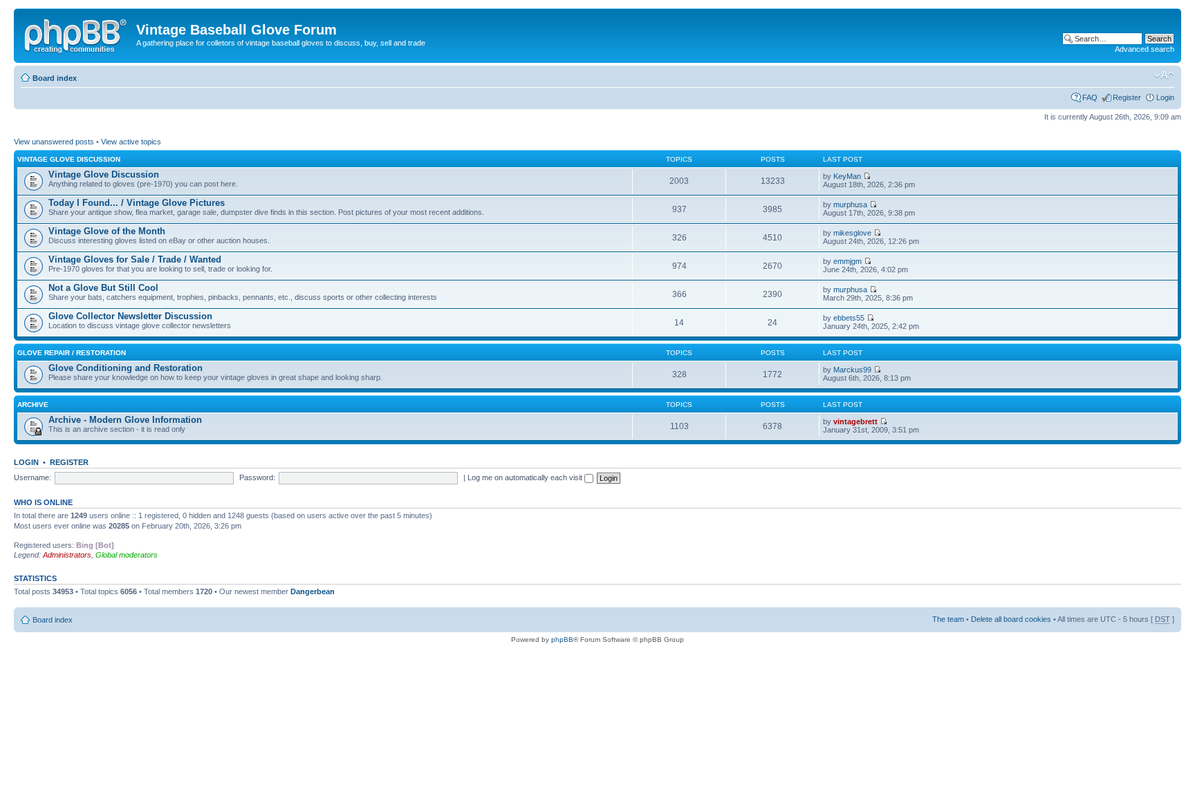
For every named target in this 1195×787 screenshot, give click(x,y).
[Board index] (76, 34)
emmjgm (847, 261)
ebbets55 (848, 318)
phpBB (562, 639)
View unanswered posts (54, 142)
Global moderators (126, 555)
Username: (32, 477)
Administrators (67, 555)
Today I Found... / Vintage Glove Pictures (136, 203)
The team (948, 619)
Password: (257, 477)
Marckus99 (852, 370)
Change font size (1164, 75)
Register (1127, 97)
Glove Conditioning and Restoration (125, 368)
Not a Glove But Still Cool (103, 288)
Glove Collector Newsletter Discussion (130, 316)
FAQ (1089, 97)
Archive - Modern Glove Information (125, 420)
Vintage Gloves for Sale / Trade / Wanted (134, 259)
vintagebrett (855, 421)
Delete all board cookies (1011, 619)
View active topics (131, 142)
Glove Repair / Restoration (71, 353)
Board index (55, 78)
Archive (32, 404)
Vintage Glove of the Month (106, 231)
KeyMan (847, 176)
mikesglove (852, 233)
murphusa (850, 204)
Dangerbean (312, 591)
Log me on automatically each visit (525, 477)
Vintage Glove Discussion (68, 159)
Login (1165, 97)
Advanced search (1144, 49)
